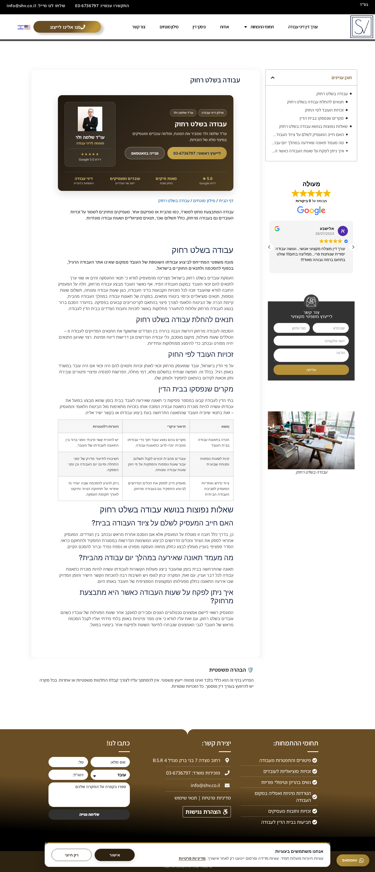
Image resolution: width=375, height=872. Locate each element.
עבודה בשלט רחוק (332, 93)
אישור (114, 855)
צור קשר (138, 27)
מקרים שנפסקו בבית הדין (321, 118)
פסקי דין (199, 27)
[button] (273, 78)
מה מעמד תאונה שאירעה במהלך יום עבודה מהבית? (307, 142)
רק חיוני (72, 855)
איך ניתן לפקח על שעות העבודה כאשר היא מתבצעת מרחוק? (307, 151)
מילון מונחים (169, 27)
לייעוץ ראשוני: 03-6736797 (197, 153)
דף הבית (226, 200)
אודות (224, 27)
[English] (27, 26)
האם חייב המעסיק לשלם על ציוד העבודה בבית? (307, 134)
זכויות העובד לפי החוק (324, 110)
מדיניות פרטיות (192, 858)
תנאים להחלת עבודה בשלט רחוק (315, 102)
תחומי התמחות (262, 27)
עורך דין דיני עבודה (303, 27)
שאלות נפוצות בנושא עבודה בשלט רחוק (313, 126)
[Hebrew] (21, 26)
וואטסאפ (349, 860)
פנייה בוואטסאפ (144, 153)
